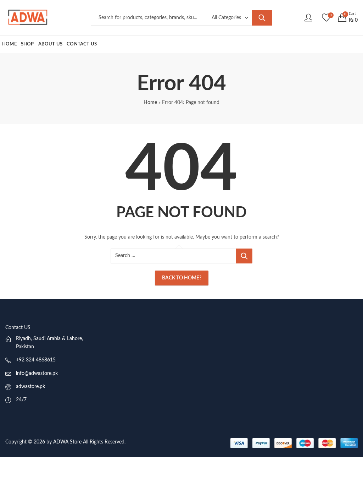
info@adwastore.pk (37, 373)
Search (262, 18)
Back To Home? (181, 278)
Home (150, 102)
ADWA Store (67, 442)
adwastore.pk (30, 386)
